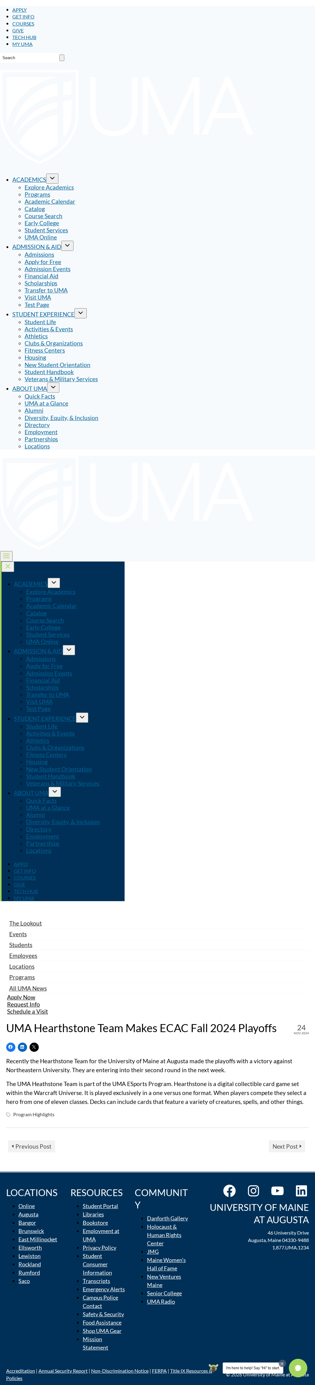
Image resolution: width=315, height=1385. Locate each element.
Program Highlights (33, 1114)
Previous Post (33, 1146)
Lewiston (29, 1255)
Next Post (285, 1146)
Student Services (46, 230)
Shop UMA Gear (102, 1330)
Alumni (34, 410)
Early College (42, 223)
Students (20, 944)
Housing (35, 357)
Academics (29, 179)
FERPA (159, 1371)
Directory (37, 424)
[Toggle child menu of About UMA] (53, 387)
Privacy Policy (99, 1247)
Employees (23, 955)
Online (26, 1206)
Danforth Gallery (167, 1218)
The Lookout (25, 923)
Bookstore (95, 1222)
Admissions (39, 254)
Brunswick (31, 1231)
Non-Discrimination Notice (120, 1371)
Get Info (23, 16)
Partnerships (41, 439)
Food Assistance (102, 1322)
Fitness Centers (45, 350)
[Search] (61, 58)
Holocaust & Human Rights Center (164, 1235)
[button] (298, 1368)
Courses (23, 24)
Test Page (37, 304)
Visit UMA (38, 297)
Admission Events (47, 268)
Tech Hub (24, 37)
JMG (153, 1251)
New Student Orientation (57, 364)
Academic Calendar (50, 201)
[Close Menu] (8, 567)
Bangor (27, 1222)
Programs (37, 194)
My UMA (22, 44)
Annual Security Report (63, 1371)
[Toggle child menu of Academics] (52, 179)
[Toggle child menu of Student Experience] (80, 313)
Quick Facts (40, 396)
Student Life (40, 321)
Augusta (28, 1214)
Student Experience (43, 314)
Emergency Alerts (104, 1289)
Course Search (43, 215)
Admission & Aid (36, 246)
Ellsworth (30, 1247)
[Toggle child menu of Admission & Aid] (67, 246)
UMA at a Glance (46, 403)
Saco (24, 1280)
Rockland (29, 1264)
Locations (37, 446)
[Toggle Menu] (6, 556)
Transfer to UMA (46, 290)
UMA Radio (161, 1301)
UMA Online (41, 237)
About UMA (29, 388)
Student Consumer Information (97, 1264)
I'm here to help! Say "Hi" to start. (253, 1368)
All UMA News (28, 988)
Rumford (29, 1272)
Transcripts (96, 1280)
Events (18, 934)
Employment (41, 431)
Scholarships (41, 283)
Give (18, 30)
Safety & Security (103, 1314)
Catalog (35, 208)
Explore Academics (49, 187)
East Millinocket (37, 1239)
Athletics (36, 336)
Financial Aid (41, 276)
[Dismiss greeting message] (282, 1363)
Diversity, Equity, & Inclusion (61, 417)
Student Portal (100, 1206)
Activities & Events (49, 329)
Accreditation (20, 1371)
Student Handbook (49, 371)
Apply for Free (43, 261)
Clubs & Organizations (54, 343)
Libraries (93, 1214)
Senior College (164, 1293)
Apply (19, 10)
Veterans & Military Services (61, 378)
